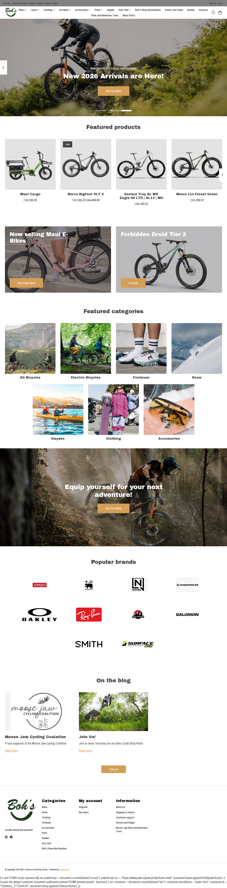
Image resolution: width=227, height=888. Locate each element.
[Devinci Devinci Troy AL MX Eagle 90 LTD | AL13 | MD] (141, 164)
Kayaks (110, 10)
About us (120, 807)
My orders (84, 812)
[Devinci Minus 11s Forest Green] (196, 164)
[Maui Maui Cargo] (30, 164)
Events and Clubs (174, 10)
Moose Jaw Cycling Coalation (35, 737)
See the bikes (113, 91)
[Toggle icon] (213, 12)
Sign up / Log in (216, 3)
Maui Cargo (30, 194)
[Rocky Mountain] (138, 615)
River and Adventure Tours (104, 15)
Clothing (113, 438)
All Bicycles (30, 377)
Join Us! (87, 737)
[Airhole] (40, 585)
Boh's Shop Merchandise (148, 10)
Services (203, 10)
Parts (44, 833)
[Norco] (187, 585)
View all (113, 769)
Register (83, 807)
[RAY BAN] (89, 615)
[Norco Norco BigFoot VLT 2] (85, 164)
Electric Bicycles (85, 377)
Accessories (169, 438)
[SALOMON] (187, 615)
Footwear (141, 377)
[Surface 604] (138, 644)
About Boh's (129, 15)
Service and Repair (125, 822)
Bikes (44, 807)
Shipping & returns (125, 812)
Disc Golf (46, 843)
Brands (191, 10)
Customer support (125, 817)
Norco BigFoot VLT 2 (86, 194)
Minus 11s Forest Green (196, 194)
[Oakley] (40, 615)
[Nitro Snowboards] (138, 585)
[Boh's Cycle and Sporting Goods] (10, 12)
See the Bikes (113, 508)
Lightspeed (64, 869)
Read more (11, 751)
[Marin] (89, 585)
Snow (197, 377)
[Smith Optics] (89, 644)
